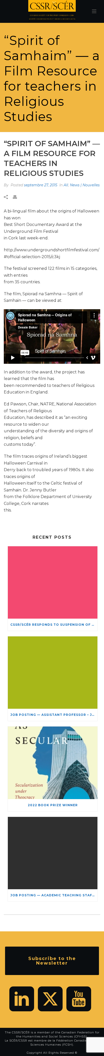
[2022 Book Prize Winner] (52, 763)
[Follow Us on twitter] (50, 998)
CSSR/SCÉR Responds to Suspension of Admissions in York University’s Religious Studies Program (53, 624)
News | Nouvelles (85, 185)
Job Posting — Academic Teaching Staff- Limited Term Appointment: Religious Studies (53, 895)
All (66, 185)
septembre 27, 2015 (40, 185)
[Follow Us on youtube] (78, 998)
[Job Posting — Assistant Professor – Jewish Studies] (52, 672)
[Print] (17, 197)
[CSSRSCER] (51, 11)
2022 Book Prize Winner (53, 805)
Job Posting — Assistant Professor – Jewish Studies (53, 715)
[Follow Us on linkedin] (21, 998)
